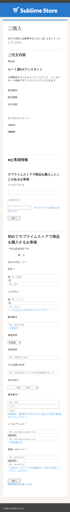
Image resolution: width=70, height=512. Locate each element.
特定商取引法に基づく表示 (20, 484)
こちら (23, 262)
